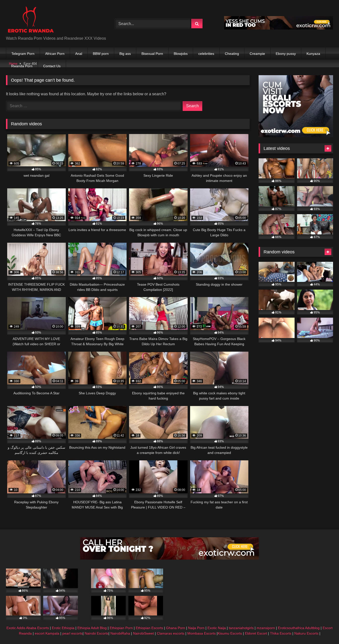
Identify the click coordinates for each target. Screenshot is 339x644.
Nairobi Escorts (96, 633)
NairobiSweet (143, 633)
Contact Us (52, 66)
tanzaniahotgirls (241, 628)
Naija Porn (196, 628)
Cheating (232, 54)
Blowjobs (181, 54)
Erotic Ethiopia (63, 628)
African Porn (55, 54)
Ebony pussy (286, 54)
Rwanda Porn (22, 66)
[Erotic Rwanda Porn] (30, 19)
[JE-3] (296, 136)
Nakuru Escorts (306, 633)
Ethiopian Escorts (149, 628)
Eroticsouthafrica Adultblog (299, 628)
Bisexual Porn (152, 54)
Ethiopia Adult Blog (92, 628)
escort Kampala (47, 633)
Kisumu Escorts (230, 633)
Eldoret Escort (256, 633)
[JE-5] (169, 558)
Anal (78, 54)
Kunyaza (313, 54)
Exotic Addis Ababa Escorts (27, 628)
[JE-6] (278, 28)
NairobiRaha (120, 633)
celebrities (206, 54)
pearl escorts (72, 633)
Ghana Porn (175, 628)
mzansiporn (266, 628)
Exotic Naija (216, 628)
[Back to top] (323, 629)
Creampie (257, 54)
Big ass (125, 54)
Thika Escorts (280, 633)
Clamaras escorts (170, 633)
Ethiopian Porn (121, 628)
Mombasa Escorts (201, 633)
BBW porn (101, 54)
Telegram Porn (22, 54)
